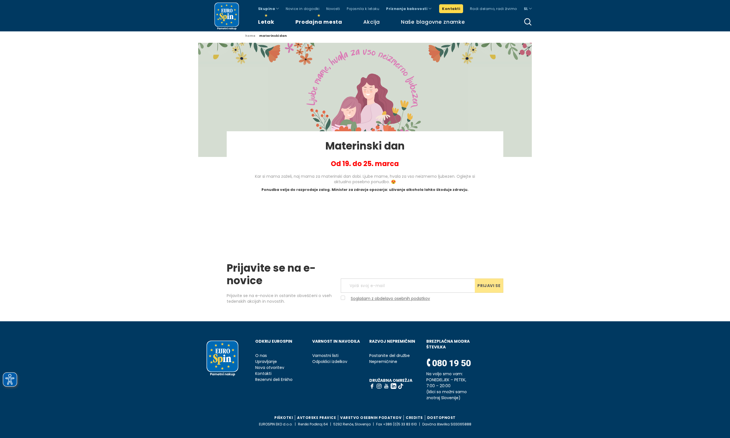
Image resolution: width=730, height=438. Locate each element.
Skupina (267, 8)
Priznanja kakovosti (407, 8)
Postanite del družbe (389, 355)
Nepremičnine (383, 361)
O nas (261, 355)
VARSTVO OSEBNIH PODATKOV (371, 417)
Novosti (333, 8)
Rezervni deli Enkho (274, 379)
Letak (266, 21)
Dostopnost (441, 417)
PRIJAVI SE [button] (488, 285)
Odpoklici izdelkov (329, 361)
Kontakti (451, 8)
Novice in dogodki (302, 8)
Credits (414, 417)
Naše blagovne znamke (433, 21)
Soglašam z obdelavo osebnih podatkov (390, 298)
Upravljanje (266, 361)
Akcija (371, 21)
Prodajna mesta (318, 21)
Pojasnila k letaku (363, 8)
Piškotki (283, 417)
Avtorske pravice (316, 417)
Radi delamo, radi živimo (493, 8)
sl (526, 8)
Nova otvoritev (269, 367)
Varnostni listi (325, 355)
